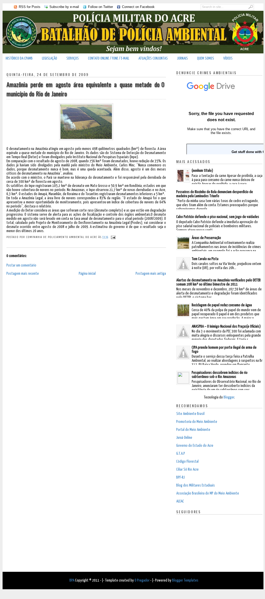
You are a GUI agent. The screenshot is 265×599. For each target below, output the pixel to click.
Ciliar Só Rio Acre (187, 469)
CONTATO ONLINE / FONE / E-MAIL (108, 58)
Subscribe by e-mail (64, 7)
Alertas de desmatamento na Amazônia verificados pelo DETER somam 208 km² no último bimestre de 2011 (218, 282)
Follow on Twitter (100, 7)
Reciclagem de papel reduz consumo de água (222, 305)
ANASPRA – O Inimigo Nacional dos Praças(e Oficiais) (226, 326)
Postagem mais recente (22, 273)
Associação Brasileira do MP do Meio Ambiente (207, 493)
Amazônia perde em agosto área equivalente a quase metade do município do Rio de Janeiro (83, 89)
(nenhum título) (202, 171)
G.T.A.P (180, 453)
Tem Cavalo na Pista (205, 259)
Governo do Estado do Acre (194, 446)
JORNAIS (182, 58)
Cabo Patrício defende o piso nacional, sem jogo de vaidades (217, 217)
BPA (71, 580)
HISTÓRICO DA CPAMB (19, 58)
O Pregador (142, 580)
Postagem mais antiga (151, 273)
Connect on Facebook (138, 7)
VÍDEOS (228, 58)
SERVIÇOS (72, 58)
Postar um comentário (21, 265)
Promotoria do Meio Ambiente (196, 422)
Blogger (229, 397)
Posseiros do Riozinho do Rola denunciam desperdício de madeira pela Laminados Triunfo (214, 194)
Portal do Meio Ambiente (193, 430)
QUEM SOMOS (205, 58)
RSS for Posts (29, 7)
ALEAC (180, 501)
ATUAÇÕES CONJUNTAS (153, 58)
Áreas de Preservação (206, 238)
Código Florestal (187, 461)
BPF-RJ (180, 477)
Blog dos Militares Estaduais (195, 485)
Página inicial (87, 273)
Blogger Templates (185, 580)
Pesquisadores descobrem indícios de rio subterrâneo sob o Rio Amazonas (220, 375)
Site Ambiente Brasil (190, 414)
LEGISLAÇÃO (49, 58)
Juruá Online (184, 438)
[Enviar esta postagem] (113, 237)
